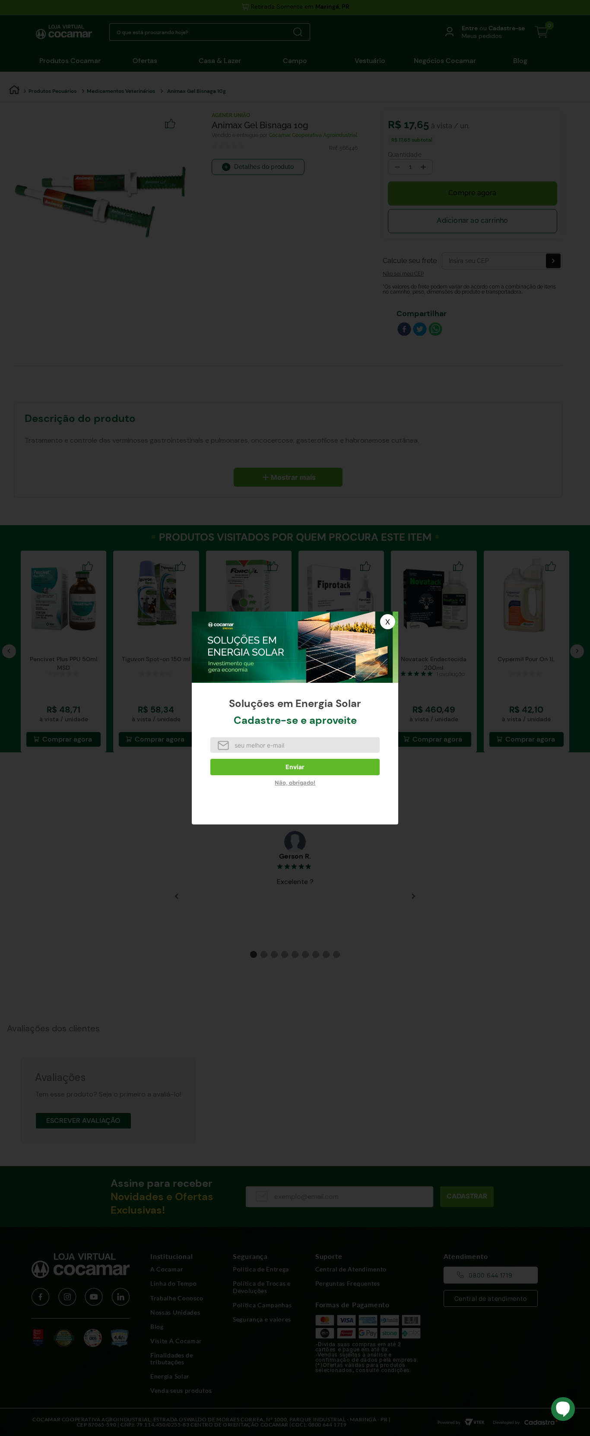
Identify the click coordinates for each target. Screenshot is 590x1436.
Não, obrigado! (295, 782)
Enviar (295, 766)
